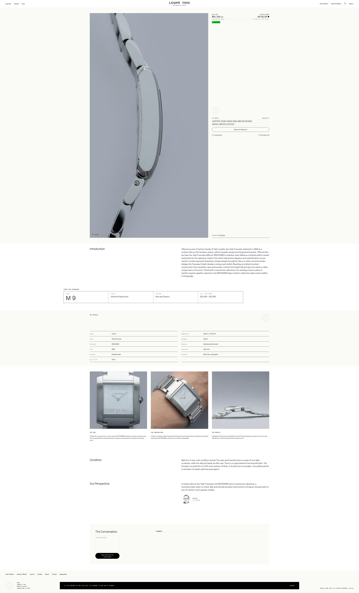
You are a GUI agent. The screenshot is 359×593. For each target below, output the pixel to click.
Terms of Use (21, 584)
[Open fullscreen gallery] (149, 125)
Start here (222, 235)
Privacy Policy (22, 586)
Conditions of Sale (23, 588)
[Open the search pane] (345, 3)
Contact (54, 574)
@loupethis (63, 574)
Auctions (8, 4)
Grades (39, 574)
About (47, 574)
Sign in (351, 4)
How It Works (324, 4)
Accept (292, 585)
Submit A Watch (336, 4)
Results (16, 4)
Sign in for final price (240, 129)
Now (23, 4)
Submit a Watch (22, 574)
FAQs (18, 582)
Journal (32, 574)
